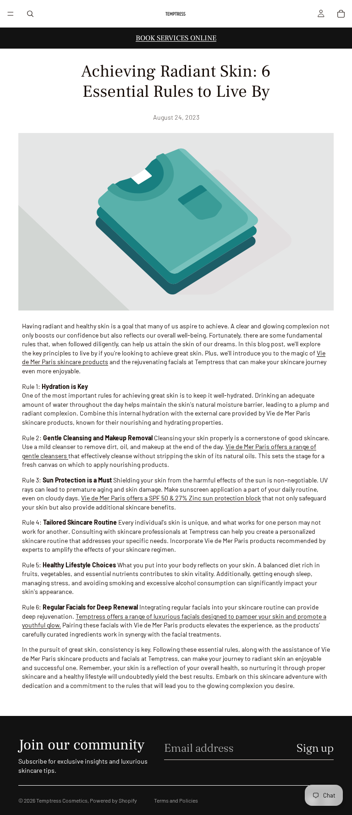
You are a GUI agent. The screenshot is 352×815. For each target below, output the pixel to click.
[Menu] (10, 13)
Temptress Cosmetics (62, 800)
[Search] (30, 14)
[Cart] (341, 14)
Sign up (315, 747)
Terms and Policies (176, 800)
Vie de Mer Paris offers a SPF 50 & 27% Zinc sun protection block (171, 498)
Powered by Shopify (113, 800)
